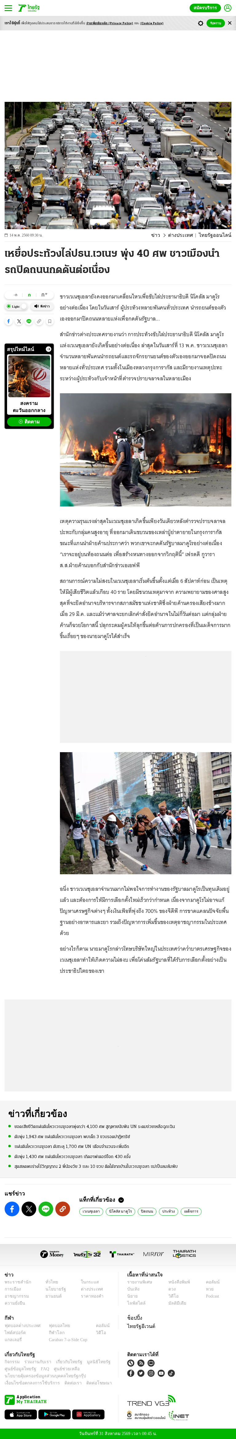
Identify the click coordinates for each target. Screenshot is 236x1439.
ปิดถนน (141, 1211)
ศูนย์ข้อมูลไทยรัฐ (19, 1369)
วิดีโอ (171, 1296)
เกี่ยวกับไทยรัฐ (64, 1362)
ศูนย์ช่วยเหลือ (60, 1369)
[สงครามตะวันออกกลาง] (29, 376)
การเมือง (12, 1289)
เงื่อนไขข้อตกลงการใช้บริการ (29, 1383)
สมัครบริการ (206, 8)
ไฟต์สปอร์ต (14, 1332)
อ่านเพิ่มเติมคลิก (109, 23)
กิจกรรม (12, 1362)
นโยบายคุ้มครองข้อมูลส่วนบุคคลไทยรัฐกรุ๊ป (41, 1376)
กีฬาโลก (52, 1332)
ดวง (170, 1289)
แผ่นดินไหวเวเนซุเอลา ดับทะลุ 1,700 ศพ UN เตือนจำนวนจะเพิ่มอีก (71, 1146)
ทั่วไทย (50, 1282)
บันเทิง (132, 1289)
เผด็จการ (184, 1211)
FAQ (41, 1369)
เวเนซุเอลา (90, 1211)
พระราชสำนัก (16, 1282)
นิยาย (132, 1296)
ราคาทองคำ (90, 1296)
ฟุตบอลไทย (54, 1325)
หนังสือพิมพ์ (177, 1282)
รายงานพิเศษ (138, 1282)
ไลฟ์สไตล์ (135, 1303)
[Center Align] (229, 23)
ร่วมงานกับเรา (35, 1362)
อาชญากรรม (15, 1296)
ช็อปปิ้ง (133, 1317)
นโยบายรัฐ (54, 1289)
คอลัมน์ (209, 1282)
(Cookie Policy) (152, 23)
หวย (207, 1289)
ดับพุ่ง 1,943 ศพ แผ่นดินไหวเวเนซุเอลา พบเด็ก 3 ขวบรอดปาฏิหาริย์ (72, 1136)
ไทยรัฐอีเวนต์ (139, 1326)
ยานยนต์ (52, 1296)
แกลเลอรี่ (12, 1339)
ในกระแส (87, 1282)
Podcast (211, 1296)
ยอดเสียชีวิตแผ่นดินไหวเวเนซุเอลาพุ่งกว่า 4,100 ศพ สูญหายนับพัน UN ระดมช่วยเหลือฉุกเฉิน (94, 1126)
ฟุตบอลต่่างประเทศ (20, 1325)
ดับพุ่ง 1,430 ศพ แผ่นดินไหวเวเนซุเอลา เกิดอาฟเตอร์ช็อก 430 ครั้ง (72, 1156)
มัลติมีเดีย (175, 1303)
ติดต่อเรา (65, 1383)
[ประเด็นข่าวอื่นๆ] (48, 349)
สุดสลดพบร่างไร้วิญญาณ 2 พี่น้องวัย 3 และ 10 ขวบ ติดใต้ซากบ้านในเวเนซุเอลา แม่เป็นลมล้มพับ (96, 1166)
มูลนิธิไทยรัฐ (91, 1362)
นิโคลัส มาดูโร (117, 1211)
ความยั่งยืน (14, 1303)
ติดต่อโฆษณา (88, 1383)
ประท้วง (162, 1211)
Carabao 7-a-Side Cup (66, 1339)
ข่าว (163, 235)
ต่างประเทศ (186, 235)
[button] (9, 321)
